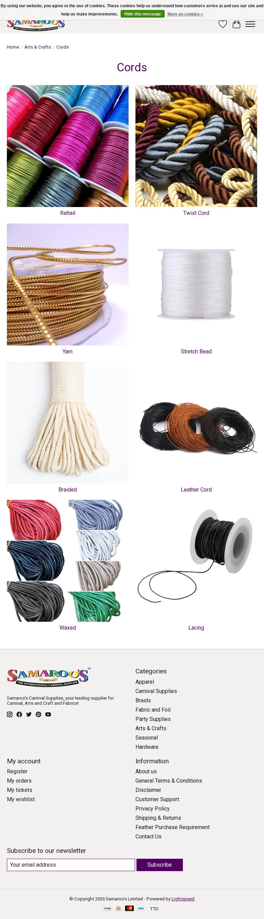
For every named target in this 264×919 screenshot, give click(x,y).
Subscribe (159, 864)
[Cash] (118, 909)
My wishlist (21, 799)
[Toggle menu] (250, 24)
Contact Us (148, 836)
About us (146, 771)
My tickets (19, 790)
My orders (19, 780)
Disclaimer (148, 790)
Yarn (68, 351)
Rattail (67, 213)
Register (17, 771)
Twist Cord (196, 213)
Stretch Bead (196, 351)
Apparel (144, 682)
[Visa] (140, 909)
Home (13, 47)
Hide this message (142, 14)
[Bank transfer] (107, 909)
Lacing (196, 627)
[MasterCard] (129, 909)
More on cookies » (185, 14)
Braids (143, 700)
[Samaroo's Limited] (37, 24)
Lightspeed (183, 898)
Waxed (67, 627)
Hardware (146, 747)
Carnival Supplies (156, 691)
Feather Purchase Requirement (172, 827)
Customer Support (157, 799)
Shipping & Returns (158, 818)
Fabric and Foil (152, 709)
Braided (67, 489)
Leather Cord (196, 489)
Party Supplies (153, 719)
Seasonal (146, 737)
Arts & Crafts (37, 47)
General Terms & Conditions (168, 780)
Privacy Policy (152, 808)
